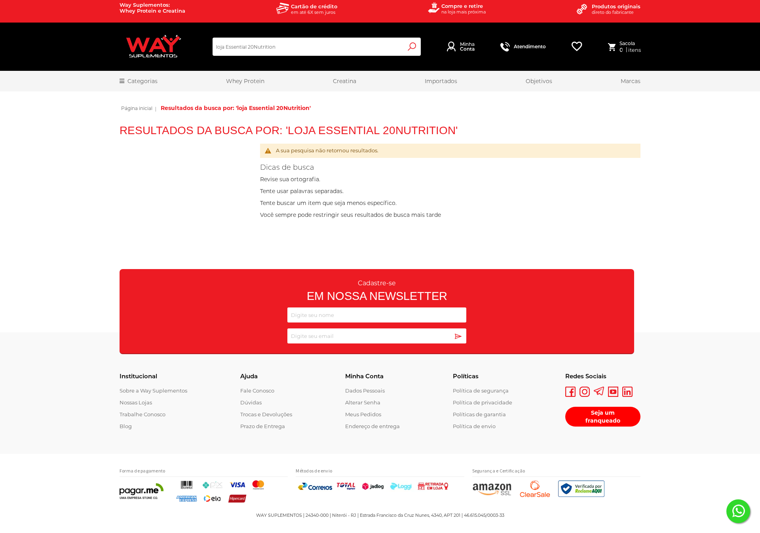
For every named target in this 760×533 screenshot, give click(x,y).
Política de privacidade (482, 402)
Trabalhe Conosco (142, 414)
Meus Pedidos (363, 414)
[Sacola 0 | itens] (613, 47)
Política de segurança (481, 390)
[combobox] (317, 47)
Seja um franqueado (602, 416)
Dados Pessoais (365, 390)
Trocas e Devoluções (266, 414)
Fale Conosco (257, 390)
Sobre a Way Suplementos (153, 390)
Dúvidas (251, 402)
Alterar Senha (362, 402)
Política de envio (474, 426)
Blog (126, 426)
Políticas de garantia (479, 414)
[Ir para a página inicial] (137, 109)
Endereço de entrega (372, 426)
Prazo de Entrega (262, 426)
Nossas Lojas (136, 402)
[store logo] (153, 47)
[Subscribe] (458, 336)
